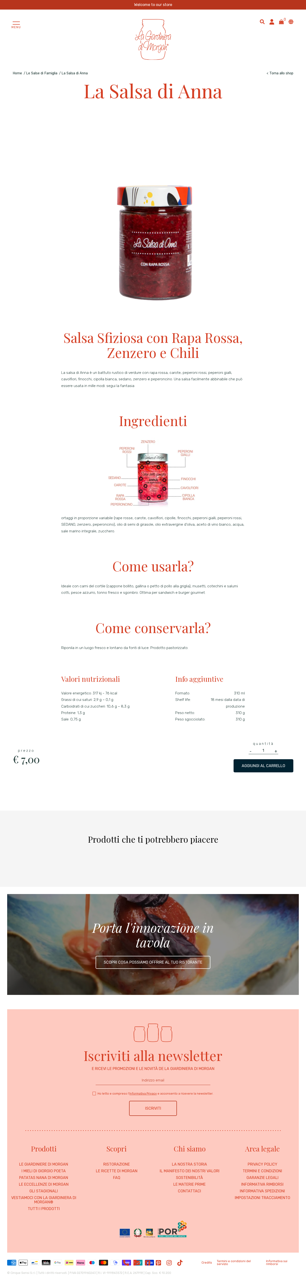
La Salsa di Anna (74, 73)
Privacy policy (262, 1164)
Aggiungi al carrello (263, 766)
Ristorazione (116, 1164)
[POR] (153, 1229)
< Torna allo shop (280, 73)
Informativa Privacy (143, 1093)
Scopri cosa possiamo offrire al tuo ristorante (153, 962)
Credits (207, 1262)
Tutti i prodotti (44, 1209)
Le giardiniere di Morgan (43, 1164)
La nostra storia (189, 1164)
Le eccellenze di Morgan (44, 1184)
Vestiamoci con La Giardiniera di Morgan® (43, 1200)
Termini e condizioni (262, 1171)
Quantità (263, 744)
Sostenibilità (189, 1178)
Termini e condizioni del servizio (234, 1263)
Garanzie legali (262, 1178)
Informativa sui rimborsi (276, 1263)
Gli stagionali (43, 1191)
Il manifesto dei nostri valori (189, 1171)
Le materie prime (189, 1184)
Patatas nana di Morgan (43, 1178)
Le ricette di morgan (116, 1171)
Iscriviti (153, 1108)
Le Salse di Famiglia (41, 73)
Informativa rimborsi (262, 1184)
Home (17, 73)
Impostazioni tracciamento (262, 1198)
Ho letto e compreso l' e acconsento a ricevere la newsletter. (155, 1093)
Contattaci (189, 1191)
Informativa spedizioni (262, 1191)
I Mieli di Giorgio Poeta (44, 1171)
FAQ (116, 1178)
